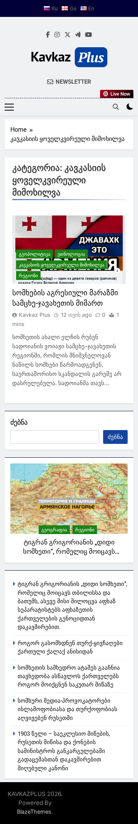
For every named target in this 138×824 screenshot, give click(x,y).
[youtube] (88, 35)
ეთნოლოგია (71, 254)
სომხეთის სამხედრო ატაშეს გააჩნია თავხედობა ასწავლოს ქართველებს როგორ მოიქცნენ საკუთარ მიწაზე (69, 676)
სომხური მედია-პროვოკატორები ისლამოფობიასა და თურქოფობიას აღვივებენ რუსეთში (67, 709)
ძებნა (19, 422)
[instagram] (57, 35)
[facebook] (48, 35)
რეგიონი (28, 275)
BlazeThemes (34, 811)
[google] (78, 35)
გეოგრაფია (54, 530)
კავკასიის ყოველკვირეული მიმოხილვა (61, 265)
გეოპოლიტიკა (34, 254)
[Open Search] (116, 107)
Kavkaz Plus (35, 314)
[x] (67, 35)
